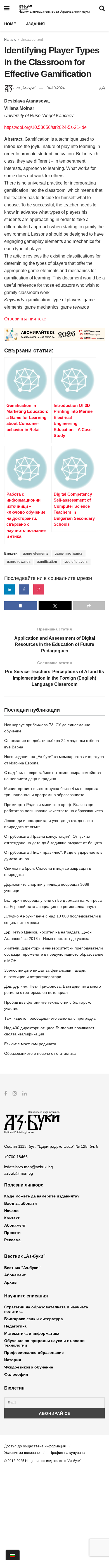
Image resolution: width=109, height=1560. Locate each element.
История (12, 1360)
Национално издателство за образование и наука (54, 11)
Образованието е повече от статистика (40, 1053)
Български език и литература (33, 1319)
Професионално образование (34, 1352)
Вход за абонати (20, 1203)
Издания (35, 24)
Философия (16, 1374)
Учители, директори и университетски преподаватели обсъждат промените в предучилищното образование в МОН (53, 954)
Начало (10, 40)
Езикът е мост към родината (30, 1044)
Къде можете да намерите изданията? (42, 1196)
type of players (75, 562)
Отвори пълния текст (26, 318)
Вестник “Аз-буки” (22, 1267)
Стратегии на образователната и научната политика (46, 1309)
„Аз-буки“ (28, 88)
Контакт (12, 1218)
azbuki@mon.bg (18, 1173)
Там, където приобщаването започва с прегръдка (50, 1018)
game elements (35, 553)
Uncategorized (32, 40)
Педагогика (15, 1326)
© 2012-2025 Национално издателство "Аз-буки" (42, 1461)
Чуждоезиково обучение (28, 1367)
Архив (10, 1282)
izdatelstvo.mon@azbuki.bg (28, 1167)
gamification (47, 562)
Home (10, 24)
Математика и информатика (31, 1333)
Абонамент (15, 1225)
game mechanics (69, 553)
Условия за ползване (22, 1452)
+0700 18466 (16, 1156)
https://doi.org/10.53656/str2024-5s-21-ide (45, 127)
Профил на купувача (67, 1452)
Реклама (12, 1240)
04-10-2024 (56, 88)
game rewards (18, 562)
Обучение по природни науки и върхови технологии (44, 1342)
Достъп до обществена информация (35, 1446)
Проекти (12, 1232)
